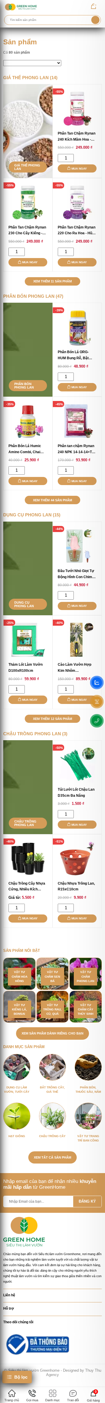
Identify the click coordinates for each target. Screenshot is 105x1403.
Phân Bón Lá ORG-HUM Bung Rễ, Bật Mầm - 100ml (73, 355)
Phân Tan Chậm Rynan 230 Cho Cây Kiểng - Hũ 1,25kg (27, 231)
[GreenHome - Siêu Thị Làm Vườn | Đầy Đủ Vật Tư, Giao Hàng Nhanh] (20, 6)
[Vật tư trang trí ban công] (88, 1116)
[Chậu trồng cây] (52, 1116)
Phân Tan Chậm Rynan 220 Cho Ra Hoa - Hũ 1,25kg (76, 231)
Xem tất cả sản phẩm (52, 1157)
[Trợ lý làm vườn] (97, 701)
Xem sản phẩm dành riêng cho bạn (52, 1033)
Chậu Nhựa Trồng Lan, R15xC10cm (76, 886)
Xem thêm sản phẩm (52, 281)
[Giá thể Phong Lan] (27, 131)
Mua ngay (79, 168)
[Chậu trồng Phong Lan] (27, 787)
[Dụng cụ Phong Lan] (27, 569)
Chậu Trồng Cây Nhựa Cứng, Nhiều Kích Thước (26, 887)
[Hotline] (97, 721)
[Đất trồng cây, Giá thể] (52, 1067)
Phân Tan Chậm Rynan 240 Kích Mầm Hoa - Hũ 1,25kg (76, 137)
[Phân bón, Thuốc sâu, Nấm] (88, 1067)
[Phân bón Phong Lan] (27, 350)
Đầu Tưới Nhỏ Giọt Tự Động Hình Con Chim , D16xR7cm (76, 574)
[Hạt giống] (16, 1116)
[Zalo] (97, 682)
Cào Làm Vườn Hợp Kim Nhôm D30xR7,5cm (74, 668)
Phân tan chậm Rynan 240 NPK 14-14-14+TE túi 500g (76, 449)
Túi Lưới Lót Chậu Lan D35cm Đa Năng (76, 792)
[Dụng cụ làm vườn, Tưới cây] (16, 1067)
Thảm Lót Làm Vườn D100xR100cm (25, 668)
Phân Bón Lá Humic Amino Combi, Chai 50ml (24, 449)
